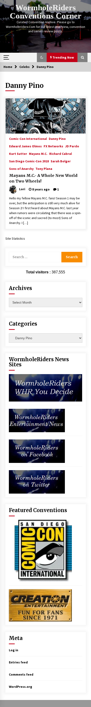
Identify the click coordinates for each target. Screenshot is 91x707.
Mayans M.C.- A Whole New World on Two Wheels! (43, 178)
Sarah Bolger (61, 161)
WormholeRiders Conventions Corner (45, 11)
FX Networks (53, 146)
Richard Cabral (60, 153)
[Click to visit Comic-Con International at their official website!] (40, 550)
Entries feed (18, 662)
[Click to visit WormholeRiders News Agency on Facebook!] (37, 451)
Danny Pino (57, 138)
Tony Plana (43, 168)
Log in (13, 650)
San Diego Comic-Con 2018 (29, 161)
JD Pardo (72, 146)
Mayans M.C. (38, 153)
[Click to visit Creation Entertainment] (40, 605)
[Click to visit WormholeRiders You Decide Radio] (45, 387)
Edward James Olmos (25, 146)
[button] (42, 57)
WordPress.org (20, 687)
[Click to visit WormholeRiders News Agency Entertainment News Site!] (37, 420)
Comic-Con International (28, 138)
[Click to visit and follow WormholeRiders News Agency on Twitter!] (37, 481)
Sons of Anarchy (21, 168)
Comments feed (21, 674)
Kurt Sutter (18, 153)
